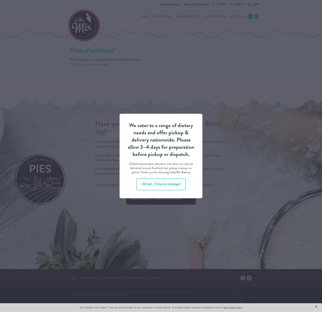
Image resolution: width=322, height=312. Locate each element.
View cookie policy (232, 307)
